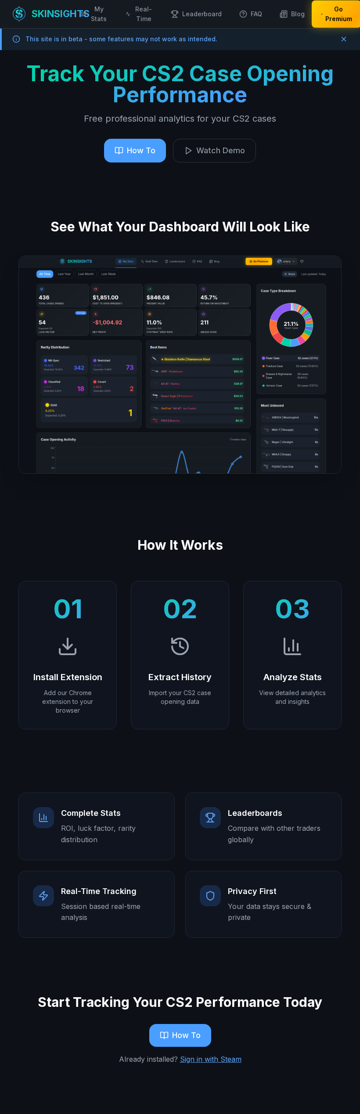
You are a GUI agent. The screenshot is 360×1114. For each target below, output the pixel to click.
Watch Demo (220, 150)
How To (141, 150)
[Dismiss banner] (343, 39)
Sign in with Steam (210, 1059)
